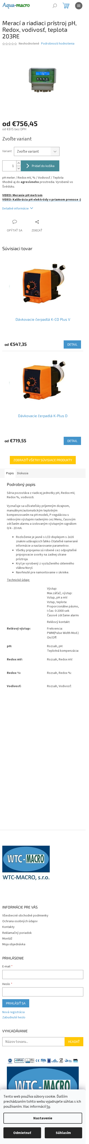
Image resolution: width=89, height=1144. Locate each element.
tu (48, 1106)
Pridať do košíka (43, 166)
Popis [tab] (10, 473)
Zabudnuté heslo (13, 1017)
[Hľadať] (54, 5)
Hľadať (74, 1041)
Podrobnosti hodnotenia (57, 44)
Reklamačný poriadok (17, 933)
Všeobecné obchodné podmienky (25, 915)
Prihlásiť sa (16, 1003)
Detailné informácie (15, 208)
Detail (72, 344)
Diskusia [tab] (22, 473)
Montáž (7, 938)
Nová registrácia (13, 1012)
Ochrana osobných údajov (20, 921)
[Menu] (78, 5)
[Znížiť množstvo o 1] (18, 168)
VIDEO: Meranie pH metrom (22, 195)
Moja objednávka (13, 944)
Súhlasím (63, 1132)
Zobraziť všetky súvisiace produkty (42, 460)
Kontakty (8, 927)
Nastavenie (42, 1118)
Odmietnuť (22, 1132)
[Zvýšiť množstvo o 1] (18, 163)
